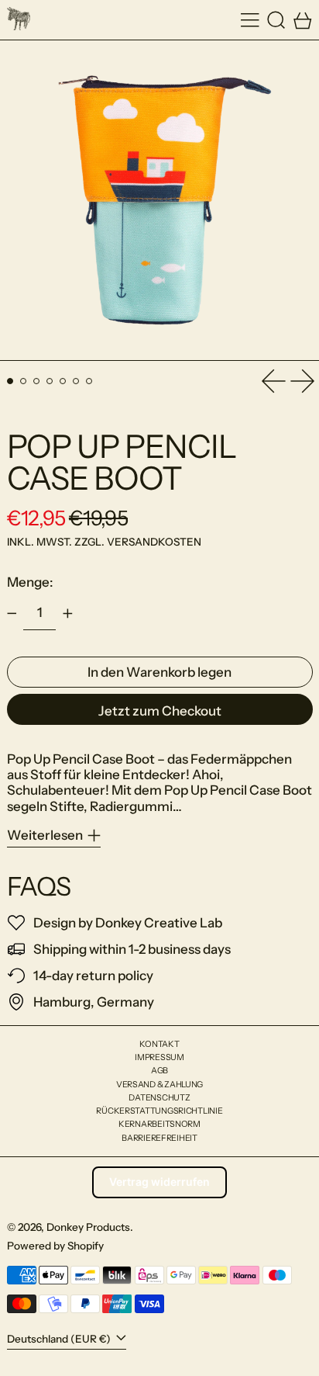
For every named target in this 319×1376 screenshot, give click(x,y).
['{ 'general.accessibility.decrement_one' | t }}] (11, 614)
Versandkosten (154, 541)
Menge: (30, 582)
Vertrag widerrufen (159, 1181)
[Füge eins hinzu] (67, 614)
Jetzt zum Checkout (159, 711)
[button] (276, 19)
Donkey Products (88, 1227)
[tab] (10, 381)
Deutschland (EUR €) (60, 1339)
